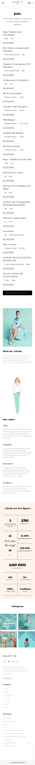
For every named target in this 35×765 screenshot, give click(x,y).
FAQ (5, 727)
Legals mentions (10, 743)
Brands (6, 692)
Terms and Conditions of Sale (14, 733)
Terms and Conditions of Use (14, 730)
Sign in (6, 707)
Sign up (6, 704)
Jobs (5, 724)
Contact (7, 701)
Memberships (8, 695)
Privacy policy (9, 746)
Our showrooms (9, 721)
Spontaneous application (16, 292)
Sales (6, 689)
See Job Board (8, 42)
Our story (7, 718)
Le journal (7, 698)
